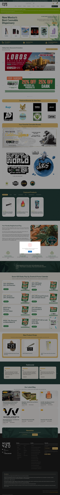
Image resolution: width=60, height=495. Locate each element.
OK (30, 251)
